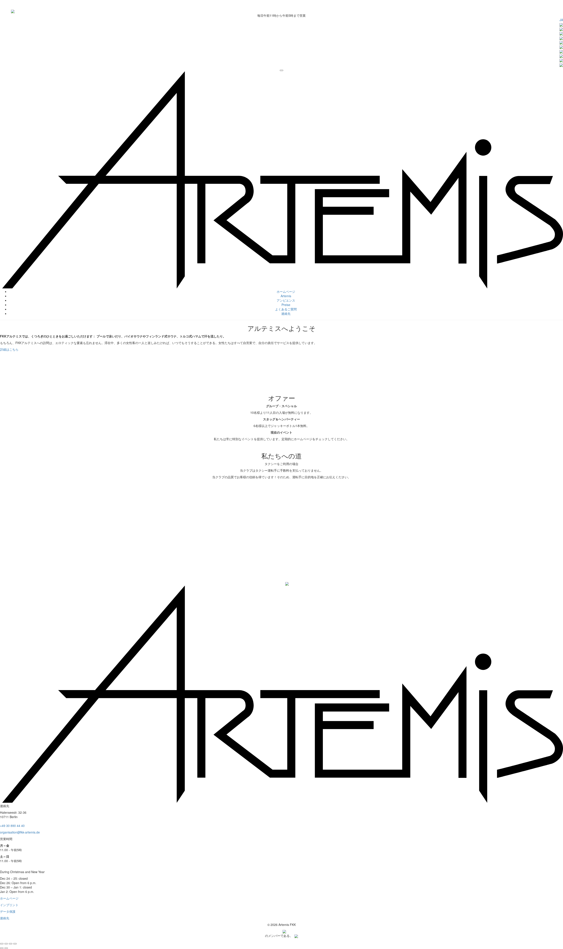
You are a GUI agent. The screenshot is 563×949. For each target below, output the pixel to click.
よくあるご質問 (286, 309)
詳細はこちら (9, 349)
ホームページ (286, 291)
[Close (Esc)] (2, 943)
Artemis (286, 296)
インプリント (9, 905)
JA (561, 20)
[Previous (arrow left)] (2, 948)
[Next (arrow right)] (6, 948)
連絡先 (286, 313)
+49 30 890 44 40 (12, 825)
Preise (286, 304)
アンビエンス (286, 300)
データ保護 (7, 911)
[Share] (6, 943)
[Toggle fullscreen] (10, 943)
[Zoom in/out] (15, 943)
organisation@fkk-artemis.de (20, 832)
